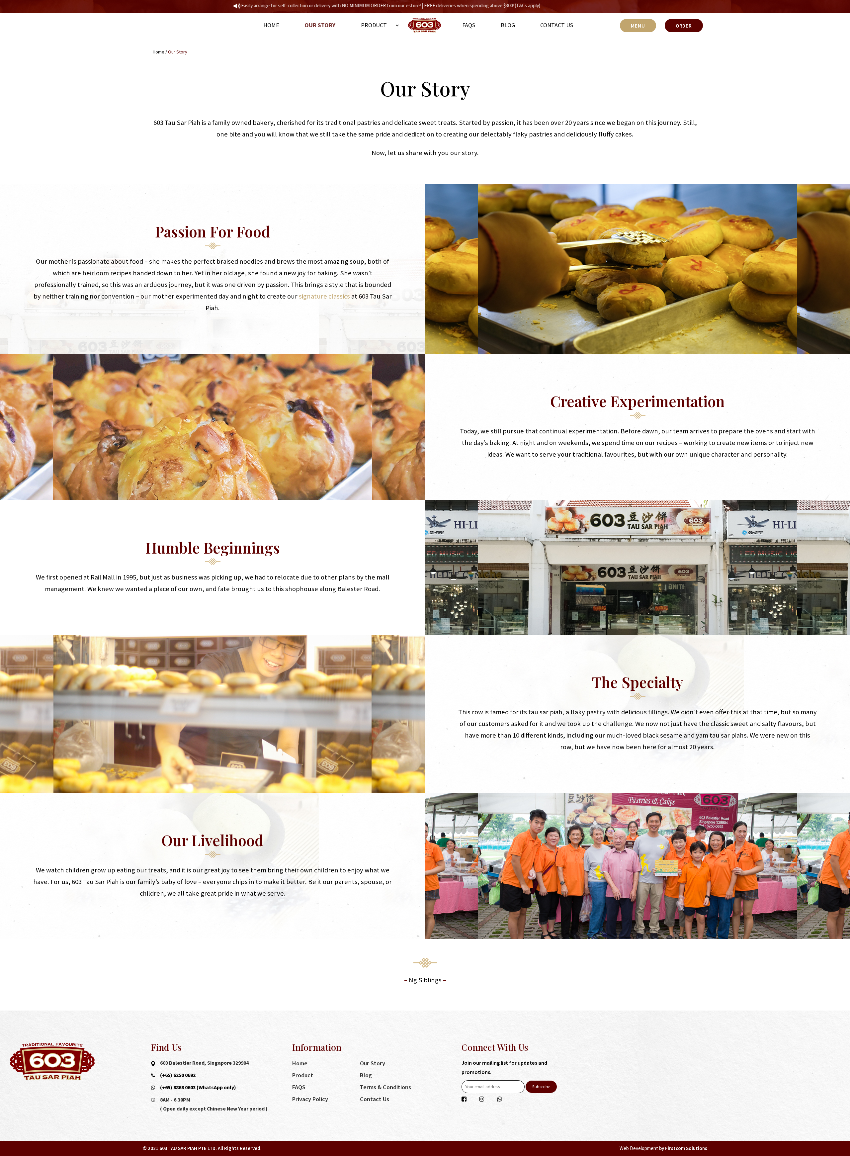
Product (374, 25)
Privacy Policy (310, 1099)
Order (684, 26)
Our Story (319, 25)
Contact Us (556, 25)
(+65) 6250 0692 (178, 1075)
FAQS (468, 25)
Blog (508, 25)
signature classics (324, 296)
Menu (638, 26)
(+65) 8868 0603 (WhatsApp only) (198, 1087)
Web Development (639, 1148)
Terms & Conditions (385, 1087)
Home (271, 25)
